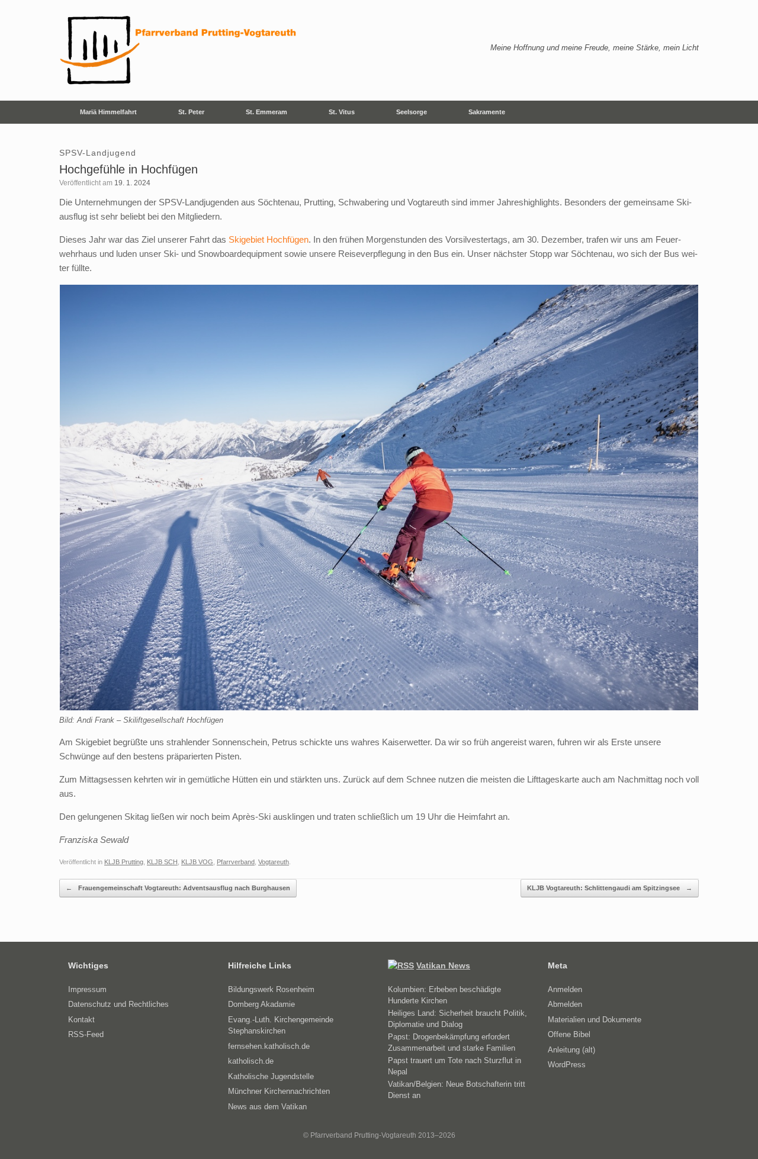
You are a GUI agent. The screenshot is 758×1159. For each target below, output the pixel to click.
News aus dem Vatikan (267, 1106)
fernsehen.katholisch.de (269, 1046)
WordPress (567, 1064)
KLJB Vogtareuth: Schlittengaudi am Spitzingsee (609, 887)
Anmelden (565, 989)
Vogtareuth (273, 861)
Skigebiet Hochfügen (269, 239)
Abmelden (565, 1004)
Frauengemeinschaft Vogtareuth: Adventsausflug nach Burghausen (178, 887)
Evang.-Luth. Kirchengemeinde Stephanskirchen (280, 1025)
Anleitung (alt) (571, 1049)
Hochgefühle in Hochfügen (128, 169)
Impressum (87, 989)
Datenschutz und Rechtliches (118, 1004)
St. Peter (191, 111)
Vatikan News (443, 965)
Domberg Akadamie (261, 1004)
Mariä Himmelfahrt (108, 111)
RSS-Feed (86, 1034)
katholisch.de (251, 1061)
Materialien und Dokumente (594, 1019)
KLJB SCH (162, 861)
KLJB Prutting (123, 861)
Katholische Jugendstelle (271, 1076)
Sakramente (486, 111)
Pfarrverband (236, 861)
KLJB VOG (197, 861)
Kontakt (81, 1019)
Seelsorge (411, 111)
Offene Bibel (569, 1034)
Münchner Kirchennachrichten (279, 1091)
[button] (681, 112)
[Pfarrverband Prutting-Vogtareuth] (178, 50)
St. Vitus (342, 111)
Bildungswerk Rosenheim (271, 989)
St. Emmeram (266, 111)
